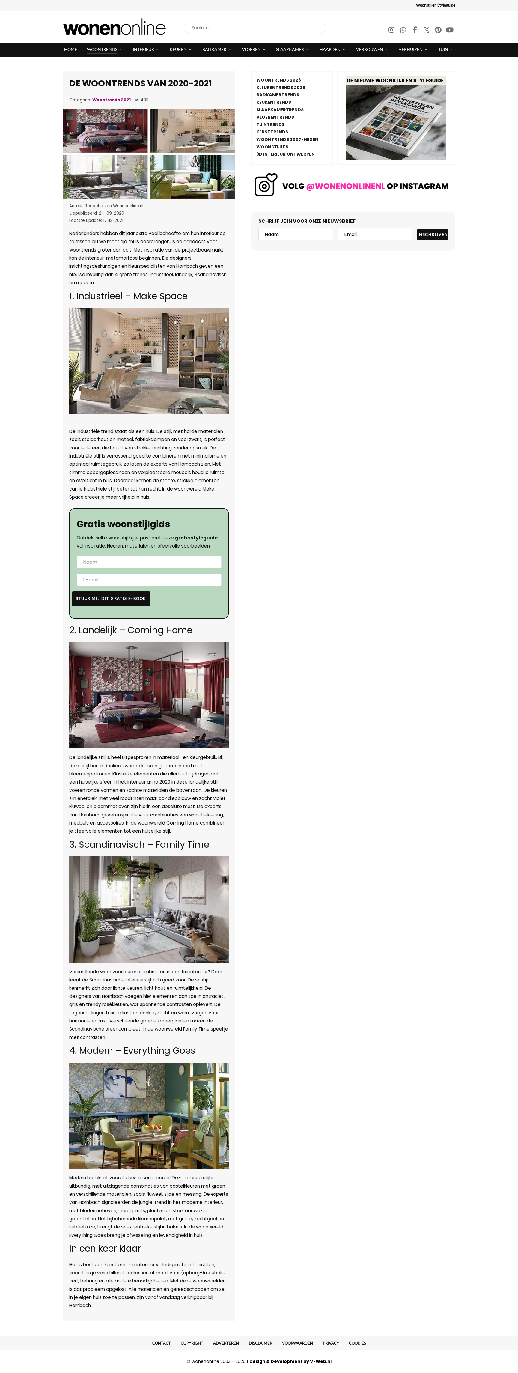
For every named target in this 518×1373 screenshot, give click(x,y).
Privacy (331, 1343)
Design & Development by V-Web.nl (290, 1361)
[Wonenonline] (116, 26)
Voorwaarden (297, 1343)
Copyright (192, 1343)
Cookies (357, 1343)
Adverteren (226, 1343)
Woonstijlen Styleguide (435, 5)
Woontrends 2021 (111, 100)
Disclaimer (260, 1343)
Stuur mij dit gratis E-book (111, 598)
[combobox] (255, 28)
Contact (161, 1343)
